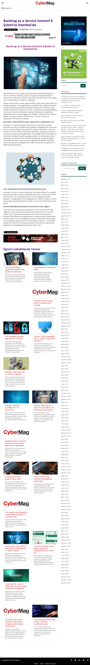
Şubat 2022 (65, 418)
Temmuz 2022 (66, 433)
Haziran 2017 (65, 246)
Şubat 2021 (65, 381)
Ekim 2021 (64, 405)
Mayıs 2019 (65, 317)
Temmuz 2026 (66, 580)
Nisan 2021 (65, 387)
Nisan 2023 (65, 461)
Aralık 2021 (65, 412)
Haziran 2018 (65, 283)
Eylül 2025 (64, 549)
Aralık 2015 (65, 191)
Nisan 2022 (65, 424)
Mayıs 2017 (65, 243)
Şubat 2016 (65, 197)
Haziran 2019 (65, 320)
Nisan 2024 (65, 497)
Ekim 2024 (64, 516)
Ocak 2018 (64, 268)
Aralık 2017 (65, 265)
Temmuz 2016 (66, 213)
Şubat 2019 (65, 308)
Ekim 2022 (64, 442)
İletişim (36, 664)
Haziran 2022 (65, 430)
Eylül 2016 (64, 219)
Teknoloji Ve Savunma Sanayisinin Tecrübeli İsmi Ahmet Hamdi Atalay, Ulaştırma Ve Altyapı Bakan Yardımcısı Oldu (73, 99)
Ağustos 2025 (66, 546)
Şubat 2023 (65, 454)
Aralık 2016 (65, 228)
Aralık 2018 (65, 301)
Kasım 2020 (65, 372)
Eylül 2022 (64, 439)
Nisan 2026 (65, 571)
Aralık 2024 (65, 522)
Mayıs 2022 (65, 427)
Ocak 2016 (64, 194)
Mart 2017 (64, 237)
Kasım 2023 (65, 482)
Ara (83, 86)
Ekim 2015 (64, 185)
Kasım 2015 (65, 188)
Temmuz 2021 (66, 396)
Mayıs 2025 (65, 537)
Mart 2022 (64, 421)
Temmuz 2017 (66, 249)
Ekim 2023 (64, 479)
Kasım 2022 (65, 445)
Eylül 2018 (64, 292)
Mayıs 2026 (65, 574)
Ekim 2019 (64, 332)
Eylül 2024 (64, 512)
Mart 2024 (64, 494)
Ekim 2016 (64, 222)
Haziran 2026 (65, 577)
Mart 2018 (64, 274)
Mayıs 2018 (65, 280)
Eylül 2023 (64, 476)
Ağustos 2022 (66, 436)
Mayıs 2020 (65, 353)
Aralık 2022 (65, 448)
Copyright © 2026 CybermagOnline (11, 660)
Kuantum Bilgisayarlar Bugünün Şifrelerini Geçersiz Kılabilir (72, 111)
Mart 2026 (64, 568)
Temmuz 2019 (66, 323)
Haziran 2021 (65, 393)
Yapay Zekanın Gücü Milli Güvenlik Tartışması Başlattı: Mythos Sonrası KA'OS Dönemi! (73, 138)
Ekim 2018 (64, 295)
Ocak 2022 (64, 415)
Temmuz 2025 (66, 543)
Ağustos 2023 (66, 473)
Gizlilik (42, 664)
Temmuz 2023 (66, 470)
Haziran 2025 (65, 540)
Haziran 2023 (65, 467)
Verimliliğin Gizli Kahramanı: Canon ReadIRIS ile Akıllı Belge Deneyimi (73, 149)
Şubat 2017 (65, 234)
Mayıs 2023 (65, 464)
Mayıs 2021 (65, 390)
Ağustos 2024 (66, 509)
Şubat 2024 (65, 491)
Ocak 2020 (64, 341)
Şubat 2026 (65, 564)
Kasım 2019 (65, 335)
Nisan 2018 (65, 277)
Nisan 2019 (65, 314)
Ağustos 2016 (66, 216)
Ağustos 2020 (66, 363)
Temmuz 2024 (66, 506)
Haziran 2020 (65, 357)
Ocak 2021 (64, 378)
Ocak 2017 (64, 231)
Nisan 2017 (65, 240)
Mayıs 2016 (65, 207)
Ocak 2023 (64, 451)
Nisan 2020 (65, 350)
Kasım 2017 (65, 262)
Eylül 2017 (64, 256)
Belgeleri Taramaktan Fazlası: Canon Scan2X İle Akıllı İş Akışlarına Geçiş (73, 144)
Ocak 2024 (64, 488)
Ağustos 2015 (66, 179)
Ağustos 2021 (66, 399)
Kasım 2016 (65, 225)
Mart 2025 (64, 531)
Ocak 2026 (64, 561)
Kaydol (82, 168)
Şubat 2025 (65, 528)
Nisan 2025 (65, 534)
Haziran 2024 (65, 503)
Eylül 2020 (64, 366)
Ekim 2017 (64, 259)
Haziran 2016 (65, 210)
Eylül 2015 (64, 182)
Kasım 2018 (65, 298)
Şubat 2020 (65, 344)
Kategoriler (7, 8)
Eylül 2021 (64, 402)
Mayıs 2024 (65, 500)
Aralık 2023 (65, 485)
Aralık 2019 (65, 338)
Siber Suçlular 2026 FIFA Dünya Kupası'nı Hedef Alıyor (72, 116)
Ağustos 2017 (66, 253)
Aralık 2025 (65, 558)
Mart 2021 (64, 384)
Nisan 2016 (65, 204)
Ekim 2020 (64, 369)
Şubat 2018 (65, 271)
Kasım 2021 (65, 409)
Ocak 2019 (64, 305)
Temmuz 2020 (66, 360)
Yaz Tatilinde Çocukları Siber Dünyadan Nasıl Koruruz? (70, 106)
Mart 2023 (64, 457)
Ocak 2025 (64, 525)
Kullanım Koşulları (50, 664)
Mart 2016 (64, 201)
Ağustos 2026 (66, 583)
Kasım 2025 (65, 555)
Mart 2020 (64, 347)
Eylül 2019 (64, 329)
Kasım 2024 (65, 519)
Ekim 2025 (64, 552)
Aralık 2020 (65, 375)
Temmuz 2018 (66, 286)
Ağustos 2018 (66, 289)
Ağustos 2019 (66, 326)
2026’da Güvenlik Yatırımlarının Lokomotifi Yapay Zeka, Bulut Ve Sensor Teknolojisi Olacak (72, 155)
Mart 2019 (64, 311)
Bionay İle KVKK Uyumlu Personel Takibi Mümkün (72, 121)
